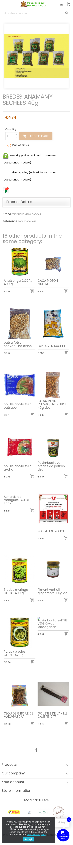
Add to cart (36, 136)
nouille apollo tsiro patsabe (17, 406)
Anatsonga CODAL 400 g (18, 282)
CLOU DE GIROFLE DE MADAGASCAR (18, 715)
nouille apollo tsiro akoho (17, 468)
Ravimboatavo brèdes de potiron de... (51, 466)
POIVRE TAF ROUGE (51, 531)
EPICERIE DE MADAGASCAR (26, 214)
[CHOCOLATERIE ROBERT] (58, 812)
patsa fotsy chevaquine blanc (18, 344)
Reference (10, 221)
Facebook (36, 750)
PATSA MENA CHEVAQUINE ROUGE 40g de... (52, 404)
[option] (36, 56)
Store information (16, 790)
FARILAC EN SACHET (51, 346)
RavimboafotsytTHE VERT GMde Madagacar (52, 623)
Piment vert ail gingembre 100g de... (53, 591)
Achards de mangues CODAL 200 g (17, 500)
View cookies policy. (36, 834)
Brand (7, 214)
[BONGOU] (14, 812)
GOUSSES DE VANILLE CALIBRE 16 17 (52, 715)
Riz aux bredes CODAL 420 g (15, 653)
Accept (28, 839)
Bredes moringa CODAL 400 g (16, 591)
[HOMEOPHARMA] (44, 812)
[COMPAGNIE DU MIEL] (29, 812)
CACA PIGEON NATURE (48, 282)
